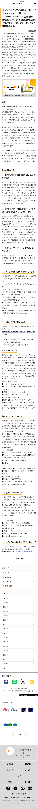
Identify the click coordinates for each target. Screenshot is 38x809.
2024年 (5, 607)
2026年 (5, 598)
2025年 (5, 602)
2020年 (5, 624)
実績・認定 (8, 586)
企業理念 (10, 764)
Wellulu (13, 797)
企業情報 (28, 764)
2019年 (5, 629)
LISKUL (7, 797)
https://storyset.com (25, 551)
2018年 (5, 633)
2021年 (5, 620)
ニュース (10, 770)
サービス (28, 770)
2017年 (5, 637)
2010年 (5, 668)
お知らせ (8, 577)
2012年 (5, 659)
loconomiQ (19, 797)
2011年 (5, 664)
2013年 (5, 655)
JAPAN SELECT (28, 797)
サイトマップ (32, 800)
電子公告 (28, 782)
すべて (7, 573)
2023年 (5, 611)
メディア (8, 581)
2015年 (5, 646)
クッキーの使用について (21, 800)
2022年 (5, 616)
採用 (9, 782)
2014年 (5, 651)
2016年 (5, 642)
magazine (19, 776)
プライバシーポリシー (8, 800)
